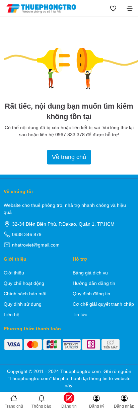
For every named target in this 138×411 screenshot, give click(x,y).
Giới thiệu (14, 272)
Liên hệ (11, 314)
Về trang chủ (69, 157)
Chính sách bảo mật (25, 293)
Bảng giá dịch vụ (90, 272)
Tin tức (80, 314)
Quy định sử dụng (23, 304)
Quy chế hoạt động (24, 283)
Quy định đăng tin (91, 293)
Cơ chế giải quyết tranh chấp (103, 304)
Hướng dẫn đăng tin (94, 283)
